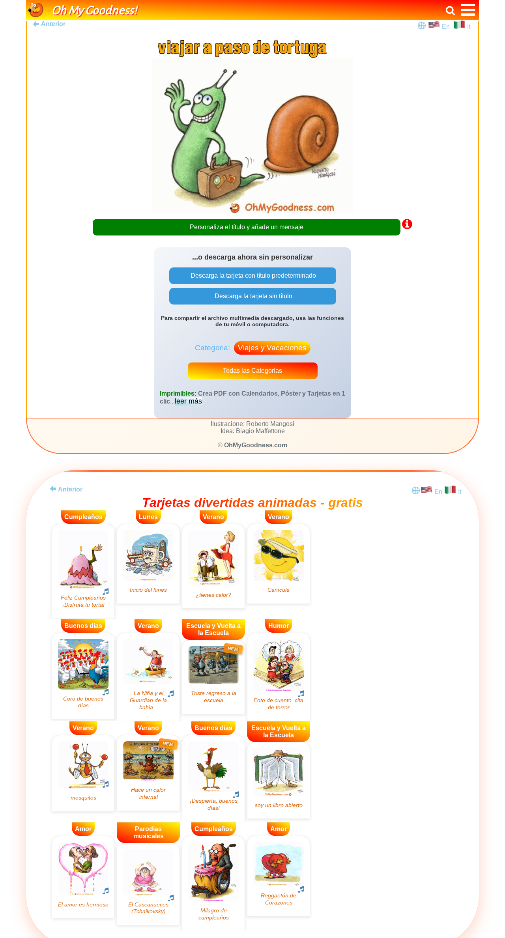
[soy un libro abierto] (278, 780)
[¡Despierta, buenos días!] (213, 778)
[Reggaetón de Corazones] (278, 876)
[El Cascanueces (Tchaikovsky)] (148, 884)
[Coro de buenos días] (83, 676)
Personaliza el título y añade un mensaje (246, 227)
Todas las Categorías (252, 370)
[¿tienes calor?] (213, 566)
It (468, 26)
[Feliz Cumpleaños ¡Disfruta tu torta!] (83, 571)
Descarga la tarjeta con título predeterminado (252, 275)
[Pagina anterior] (53, 489)
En (447, 26)
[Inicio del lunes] (148, 564)
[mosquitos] (83, 773)
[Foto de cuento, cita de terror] (278, 677)
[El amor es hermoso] (83, 877)
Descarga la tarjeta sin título (252, 296)
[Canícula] (278, 564)
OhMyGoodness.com (255, 445)
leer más (188, 401)
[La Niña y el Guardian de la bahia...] (148, 677)
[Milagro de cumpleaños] (213, 883)
